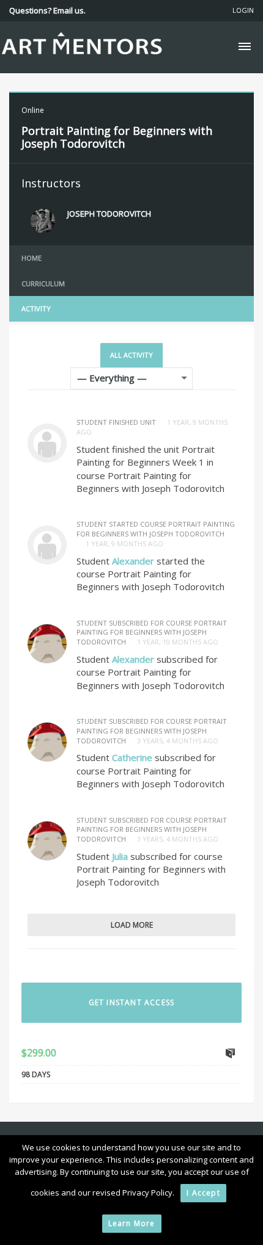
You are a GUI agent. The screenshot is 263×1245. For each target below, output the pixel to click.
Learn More (131, 1223)
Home (31, 257)
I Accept (203, 1193)
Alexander (133, 561)
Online (32, 110)
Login (243, 10)
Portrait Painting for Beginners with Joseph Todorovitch (116, 137)
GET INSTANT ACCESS (132, 1002)
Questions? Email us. (47, 10)
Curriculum (43, 283)
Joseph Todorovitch (109, 213)
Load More (132, 925)
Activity (36, 308)
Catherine (132, 757)
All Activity (131, 354)
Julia (120, 856)
